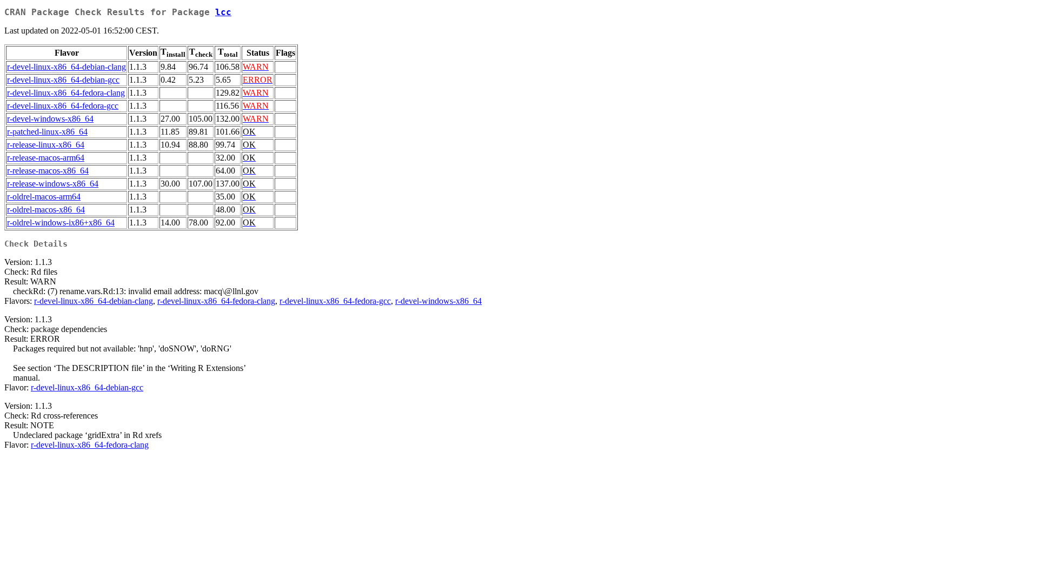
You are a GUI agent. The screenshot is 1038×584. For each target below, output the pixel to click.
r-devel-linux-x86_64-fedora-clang (66, 92)
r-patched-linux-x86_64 (47, 131)
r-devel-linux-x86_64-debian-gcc (63, 79)
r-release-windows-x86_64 (52, 183)
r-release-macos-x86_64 (48, 170)
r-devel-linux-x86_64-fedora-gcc (62, 105)
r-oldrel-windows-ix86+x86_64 (61, 222)
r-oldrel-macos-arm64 (44, 196)
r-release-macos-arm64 (45, 157)
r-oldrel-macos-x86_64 (46, 209)
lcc (223, 12)
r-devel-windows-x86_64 (50, 118)
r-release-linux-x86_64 (45, 144)
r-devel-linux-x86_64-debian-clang (66, 66)
